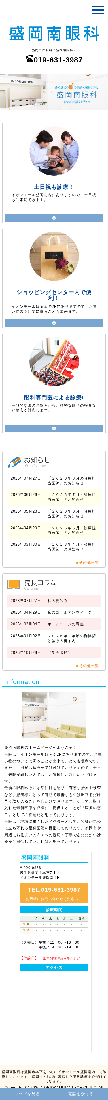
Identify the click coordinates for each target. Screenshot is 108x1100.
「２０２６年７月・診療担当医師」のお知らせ (72, 497)
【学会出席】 (60, 652)
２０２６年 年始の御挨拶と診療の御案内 (72, 638)
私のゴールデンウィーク (70, 612)
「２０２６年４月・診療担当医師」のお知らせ (72, 546)
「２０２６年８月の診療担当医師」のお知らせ (72, 480)
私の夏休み (58, 601)
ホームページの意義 (66, 624)
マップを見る (27, 1093)
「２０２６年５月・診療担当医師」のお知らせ (72, 530)
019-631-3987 (58, 60)
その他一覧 (89, 562)
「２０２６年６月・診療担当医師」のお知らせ (72, 513)
